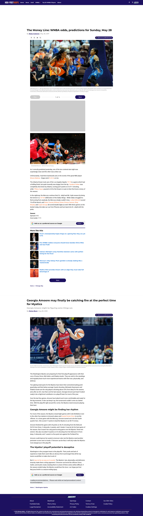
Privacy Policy (74, 504)
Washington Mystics (42, 487)
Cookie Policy (108, 504)
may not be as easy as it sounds (44, 460)
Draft (32, 2)
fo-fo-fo (51, 178)
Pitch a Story (51, 504)
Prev (35, 97)
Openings (73, 501)
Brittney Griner (59, 202)
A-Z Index (73, 507)
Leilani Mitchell (75, 200)
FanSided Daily (35, 504)
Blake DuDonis (34, 34)
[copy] (40, 37)
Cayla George (42, 205)
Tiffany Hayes (38, 189)
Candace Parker (74, 184)
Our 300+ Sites (108, 501)
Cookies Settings (91, 507)
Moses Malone (35, 178)
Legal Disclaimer (35, 507)
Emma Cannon (69, 202)
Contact (88, 501)
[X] (132, 2)
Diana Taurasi (49, 202)
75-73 (69, 182)
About (59, 2)
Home (22, 2)
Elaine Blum (33, 311)
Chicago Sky (39, 286)
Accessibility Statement (55, 507)
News (27, 2)
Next (80, 97)
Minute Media (21, 511)
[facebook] (129, 2)
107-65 (42, 198)
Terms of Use (90, 504)
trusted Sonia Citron (68, 416)
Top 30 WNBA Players (49, 2)
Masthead (50, 501)
